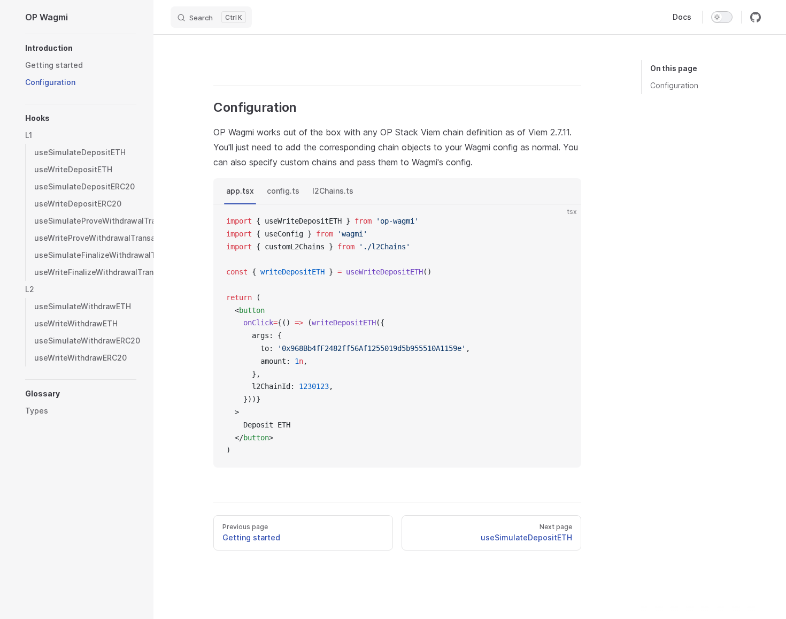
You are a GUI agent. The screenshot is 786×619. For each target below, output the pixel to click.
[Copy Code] (564, 221)
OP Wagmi (46, 17)
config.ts (283, 190)
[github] (755, 17)
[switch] (722, 17)
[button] (80, 48)
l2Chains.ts (332, 190)
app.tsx (240, 190)
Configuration (674, 85)
